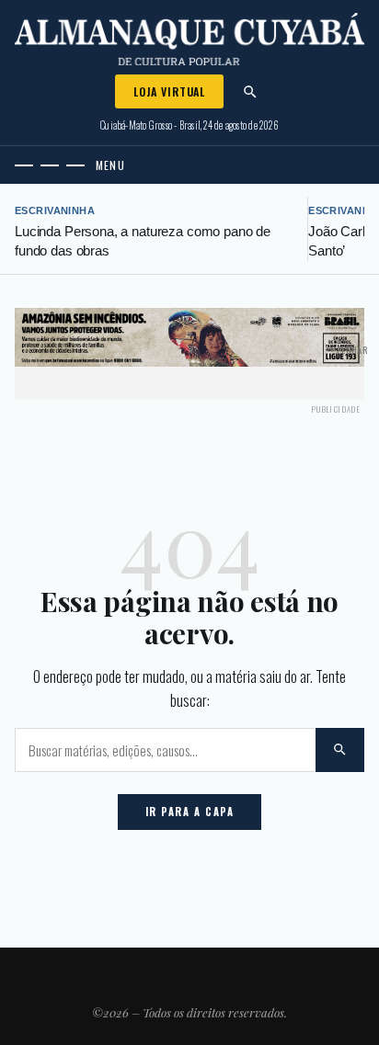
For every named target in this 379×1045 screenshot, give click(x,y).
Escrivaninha (55, 210)
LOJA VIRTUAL (169, 91)
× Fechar (349, 350)
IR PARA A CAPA (190, 811)
